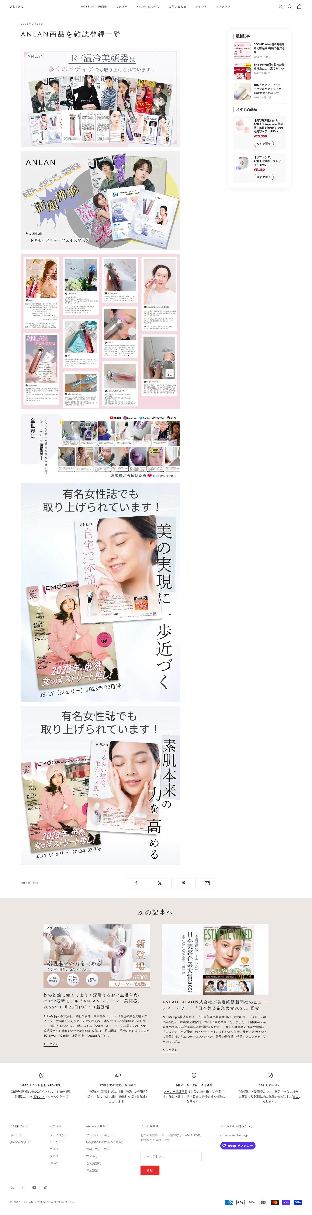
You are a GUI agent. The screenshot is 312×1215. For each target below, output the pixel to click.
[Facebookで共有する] (136, 883)
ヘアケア (56, 1142)
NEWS (54, 1163)
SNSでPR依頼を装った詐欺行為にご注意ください (269, 66)
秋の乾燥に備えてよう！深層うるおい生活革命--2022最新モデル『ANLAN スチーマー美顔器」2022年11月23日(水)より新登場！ (93, 1001)
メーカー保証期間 (175, 1091)
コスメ (54, 1149)
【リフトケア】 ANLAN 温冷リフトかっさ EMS (267, 161)
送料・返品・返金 (98, 1149)
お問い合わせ (178, 6)
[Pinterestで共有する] (183, 883)
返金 (296, 1096)
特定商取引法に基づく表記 (104, 1142)
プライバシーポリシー (101, 1135)
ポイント (201, 6)
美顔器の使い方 (20, 1142)
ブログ (54, 1156)
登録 (150, 1170)
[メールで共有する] (207, 883)
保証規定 (92, 1170)
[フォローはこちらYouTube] (34, 1187)
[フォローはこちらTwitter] (12, 1187)
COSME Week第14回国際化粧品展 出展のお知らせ (269, 48)
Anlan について (148, 6)
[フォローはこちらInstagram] (23, 1187)
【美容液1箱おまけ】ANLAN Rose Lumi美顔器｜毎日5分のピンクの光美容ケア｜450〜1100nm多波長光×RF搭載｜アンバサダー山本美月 (268, 126)
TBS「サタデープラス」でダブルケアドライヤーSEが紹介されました (269, 89)
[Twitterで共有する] (159, 883)
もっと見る (51, 1044)
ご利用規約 (93, 1163)
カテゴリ (122, 6)
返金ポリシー (95, 1156)
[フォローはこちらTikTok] (45, 1187)
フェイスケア (58, 1135)
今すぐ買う (264, 144)
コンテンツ (223, 6)
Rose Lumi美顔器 (94, 6)
